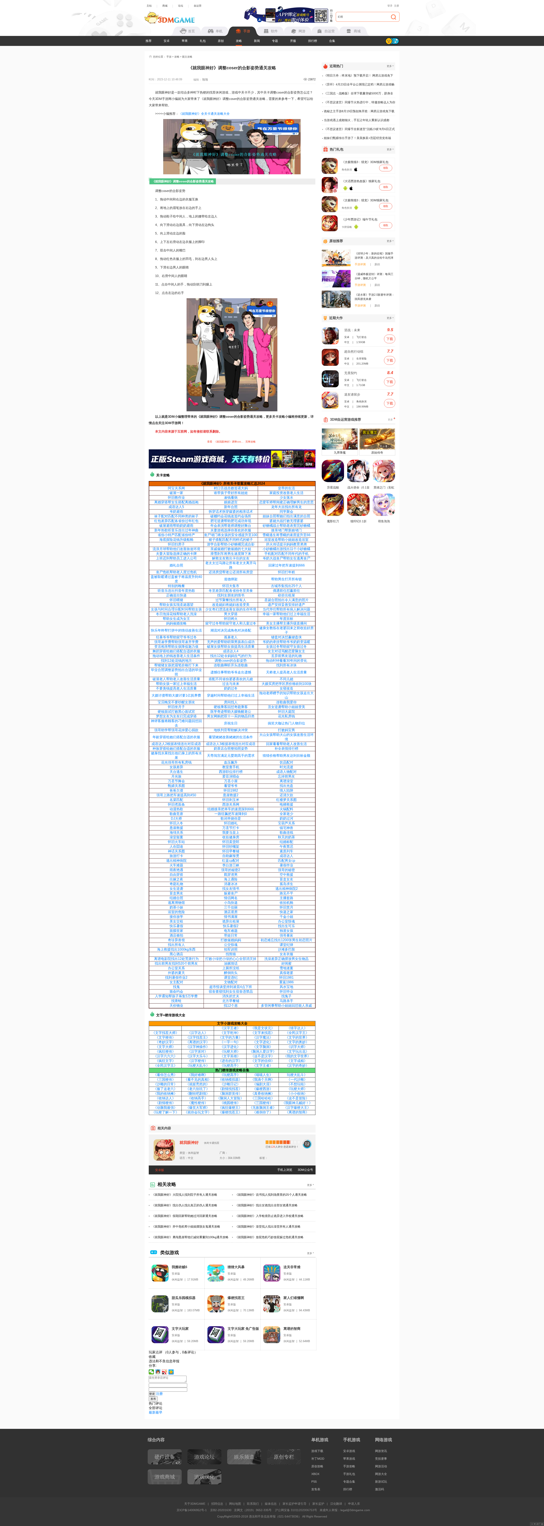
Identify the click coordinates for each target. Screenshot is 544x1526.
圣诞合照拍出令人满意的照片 (286, 600)
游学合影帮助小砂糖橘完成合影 (231, 544)
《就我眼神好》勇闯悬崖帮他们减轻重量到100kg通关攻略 (190, 1237)
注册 (396, 5)
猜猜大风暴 (236, 1267)
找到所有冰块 (286, 665)
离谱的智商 (291, 1328)
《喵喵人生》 (262, 1075)
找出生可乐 (286, 926)
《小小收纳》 (297, 1093)
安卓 (167, 41)
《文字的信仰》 (263, 1061)
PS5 (314, 1481)
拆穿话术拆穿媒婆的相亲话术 (231, 511)
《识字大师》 (297, 1047)
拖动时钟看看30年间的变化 (286, 660)
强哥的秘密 (286, 870)
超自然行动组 (353, 351)
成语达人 (286, 856)
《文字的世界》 (297, 1037)
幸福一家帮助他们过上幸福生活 (286, 614)
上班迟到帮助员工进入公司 (176, 558)
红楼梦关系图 (286, 800)
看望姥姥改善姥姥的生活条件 (231, 737)
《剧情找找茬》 (230, 1089)
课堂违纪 (231, 977)
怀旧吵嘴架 (230, 846)
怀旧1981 (286, 977)
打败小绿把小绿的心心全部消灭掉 (230, 959)
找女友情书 (230, 888)
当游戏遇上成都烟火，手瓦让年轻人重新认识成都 (356, 120)
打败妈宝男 (286, 730)
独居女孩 (286, 931)
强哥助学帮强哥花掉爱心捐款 (176, 730)
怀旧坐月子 (176, 707)
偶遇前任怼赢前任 (286, 590)
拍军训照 (231, 949)
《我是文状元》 (263, 1028)
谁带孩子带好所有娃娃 (231, 493)
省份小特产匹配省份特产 (176, 535)
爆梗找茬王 (236, 1298)
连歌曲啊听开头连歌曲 (231, 665)
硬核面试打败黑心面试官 (176, 711)
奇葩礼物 (176, 884)
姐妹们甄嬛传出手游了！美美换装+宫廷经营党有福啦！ (357, 139)
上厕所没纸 (230, 968)
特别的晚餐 (176, 586)
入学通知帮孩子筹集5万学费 (176, 996)
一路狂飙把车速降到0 (230, 814)
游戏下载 (317, 1451)
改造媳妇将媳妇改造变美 (230, 604)
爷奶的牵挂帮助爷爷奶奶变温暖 (286, 642)
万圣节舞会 (176, 781)
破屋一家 (176, 493)
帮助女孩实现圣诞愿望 (176, 604)
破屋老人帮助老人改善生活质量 (176, 679)
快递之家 (286, 912)
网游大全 (381, 1474)
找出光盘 (286, 786)
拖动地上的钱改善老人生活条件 (176, 656)
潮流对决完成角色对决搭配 (230, 630)
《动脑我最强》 (165, 1107)
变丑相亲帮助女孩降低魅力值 (176, 646)
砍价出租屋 (286, 595)
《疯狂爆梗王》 (230, 1107)
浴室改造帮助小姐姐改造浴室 (286, 539)
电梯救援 (286, 804)
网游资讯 (381, 1451)
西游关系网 (230, 804)
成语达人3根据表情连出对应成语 (230, 744)
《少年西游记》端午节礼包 (359, 219)
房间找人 (231, 702)
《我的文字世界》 (297, 1056)
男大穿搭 (231, 614)
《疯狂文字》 (165, 1061)
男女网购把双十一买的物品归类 (231, 716)
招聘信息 (217, 1503)
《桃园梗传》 (230, 1103)
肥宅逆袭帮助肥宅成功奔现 (230, 521)
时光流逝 (286, 767)
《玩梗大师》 (230, 1051)
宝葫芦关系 (286, 823)
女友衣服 (286, 954)
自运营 (197, 5)
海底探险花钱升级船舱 (176, 539)
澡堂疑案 (176, 837)
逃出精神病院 (176, 860)
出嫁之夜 (176, 879)
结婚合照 (176, 898)
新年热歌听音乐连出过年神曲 (176, 530)
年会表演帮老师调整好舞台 (230, 525)
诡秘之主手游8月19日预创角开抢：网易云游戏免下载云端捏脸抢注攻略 (359, 112)
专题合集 (349, 1481)
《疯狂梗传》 (165, 1051)
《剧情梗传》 (165, 1103)
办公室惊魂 (286, 921)
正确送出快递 (176, 595)
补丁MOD (317, 1458)
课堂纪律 (286, 945)
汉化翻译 (336, 1503)
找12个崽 (231, 1005)
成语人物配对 (286, 772)
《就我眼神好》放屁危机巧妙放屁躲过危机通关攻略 (269, 1237)
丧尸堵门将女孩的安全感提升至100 (230, 535)
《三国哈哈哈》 (263, 1098)
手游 (168, 56)
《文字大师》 (165, 1047)
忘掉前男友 (286, 776)
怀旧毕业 (286, 991)
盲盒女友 (286, 879)
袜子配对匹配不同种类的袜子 (176, 516)
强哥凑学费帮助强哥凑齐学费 (176, 642)
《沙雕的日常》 (165, 1084)
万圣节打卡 (230, 828)
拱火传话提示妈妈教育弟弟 (286, 544)
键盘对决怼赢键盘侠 (286, 637)
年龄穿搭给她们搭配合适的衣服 (176, 737)
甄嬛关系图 (176, 786)
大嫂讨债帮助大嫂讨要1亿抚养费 (176, 695)
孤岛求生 (286, 884)
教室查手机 (230, 767)
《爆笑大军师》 (198, 1107)
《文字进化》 (262, 1042)
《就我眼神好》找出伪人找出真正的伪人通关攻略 (184, 1205)
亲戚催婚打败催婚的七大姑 (230, 549)
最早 (159, 1412)
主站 (149, 5)
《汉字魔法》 (262, 1037)
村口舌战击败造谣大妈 (231, 488)
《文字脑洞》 (262, 1047)
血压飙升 (231, 762)
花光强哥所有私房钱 (176, 762)
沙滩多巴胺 (286, 949)
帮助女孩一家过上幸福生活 (176, 684)
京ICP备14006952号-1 (192, 1510)
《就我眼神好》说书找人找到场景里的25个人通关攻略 (271, 1194)
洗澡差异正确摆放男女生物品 (286, 959)
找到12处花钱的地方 (176, 660)
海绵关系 (176, 832)
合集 (332, 41)
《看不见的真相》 (197, 1079)
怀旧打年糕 (286, 572)
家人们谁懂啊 (293, 1298)
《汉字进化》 (230, 1047)
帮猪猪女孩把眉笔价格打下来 (176, 665)
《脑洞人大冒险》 (230, 1098)
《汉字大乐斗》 (198, 1056)
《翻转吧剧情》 (198, 1093)
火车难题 (176, 865)
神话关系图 (176, 851)
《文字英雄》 (230, 1056)
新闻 (257, 41)
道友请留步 (352, 394)
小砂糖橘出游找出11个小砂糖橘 (286, 549)
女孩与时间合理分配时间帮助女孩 (176, 609)
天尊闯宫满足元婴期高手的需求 (231, 755)
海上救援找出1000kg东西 (176, 949)
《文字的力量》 (230, 1037)
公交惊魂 (231, 945)
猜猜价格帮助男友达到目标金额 (286, 755)
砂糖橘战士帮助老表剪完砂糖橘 (286, 525)
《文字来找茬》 (263, 1033)
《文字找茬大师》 (165, 1033)
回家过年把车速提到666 (286, 565)
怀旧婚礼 (231, 823)
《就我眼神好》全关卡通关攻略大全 (204, 113)
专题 (275, 41)
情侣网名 (231, 898)
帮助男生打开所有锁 (286, 579)
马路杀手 (286, 1001)
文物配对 (231, 982)
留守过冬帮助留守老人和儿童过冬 (230, 623)
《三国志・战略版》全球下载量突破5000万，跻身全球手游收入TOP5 (358, 95)
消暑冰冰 (231, 884)
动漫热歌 (176, 809)
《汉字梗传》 (197, 1061)
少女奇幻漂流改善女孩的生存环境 (230, 609)
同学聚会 (286, 511)
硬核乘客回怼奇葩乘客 (231, 707)
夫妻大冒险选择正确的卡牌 (176, 553)
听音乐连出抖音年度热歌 (176, 590)
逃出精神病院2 (286, 888)
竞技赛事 (381, 1458)
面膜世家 (176, 931)
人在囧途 (176, 846)
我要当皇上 (230, 832)
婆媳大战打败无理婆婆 (286, 521)
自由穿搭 (176, 874)
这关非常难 (291, 1267)
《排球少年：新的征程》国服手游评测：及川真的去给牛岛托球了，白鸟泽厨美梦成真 (374, 256)
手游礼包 (349, 1474)
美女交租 (176, 921)
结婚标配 (286, 842)
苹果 (185, 41)
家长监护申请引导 (294, 1503)
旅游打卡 (176, 856)
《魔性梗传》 (197, 1103)
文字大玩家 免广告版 (243, 1328)
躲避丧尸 (231, 893)
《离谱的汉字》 (198, 1042)
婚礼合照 (176, 565)
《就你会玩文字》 (197, 1112)
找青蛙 (176, 1001)
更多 (310, 1185)
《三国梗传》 (165, 1079)
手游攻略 (349, 1466)
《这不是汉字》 (263, 1056)
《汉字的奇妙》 (297, 1065)
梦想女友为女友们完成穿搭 (176, 716)
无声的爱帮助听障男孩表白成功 (231, 642)
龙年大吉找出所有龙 (286, 507)
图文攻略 (187, 56)
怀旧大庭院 (286, 711)
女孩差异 (176, 767)
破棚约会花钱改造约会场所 (230, 516)
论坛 (180, 5)
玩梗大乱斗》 (297, 1075)
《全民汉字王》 (297, 1033)
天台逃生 (176, 772)
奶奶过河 (286, 818)
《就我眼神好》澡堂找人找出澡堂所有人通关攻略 (267, 1226)
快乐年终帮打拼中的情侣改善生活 (176, 630)
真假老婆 (286, 973)
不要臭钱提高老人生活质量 (176, 688)
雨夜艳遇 (176, 870)
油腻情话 (231, 963)
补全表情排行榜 (286, 748)
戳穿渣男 (231, 874)
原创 (221, 41)
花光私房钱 (286, 716)
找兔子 (286, 996)
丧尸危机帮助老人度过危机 (176, 572)
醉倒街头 (231, 973)
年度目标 (286, 618)
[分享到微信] (151, 1371)
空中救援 (286, 874)
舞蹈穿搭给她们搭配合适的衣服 (176, 651)
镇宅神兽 (286, 828)
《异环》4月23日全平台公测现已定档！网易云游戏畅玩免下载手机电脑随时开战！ (359, 86)
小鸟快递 (231, 902)
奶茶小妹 (176, 907)
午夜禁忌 (286, 846)
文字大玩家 (180, 1328)
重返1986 (286, 982)
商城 (164, 5)
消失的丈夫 (230, 996)
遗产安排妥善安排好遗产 (286, 604)
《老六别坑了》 (198, 1089)
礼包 (203, 41)
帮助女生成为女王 (176, 618)
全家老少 (286, 814)
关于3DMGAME (194, 1503)
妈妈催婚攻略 (176, 623)
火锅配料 (286, 809)
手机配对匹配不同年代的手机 (286, 553)
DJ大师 (176, 818)
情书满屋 (231, 916)
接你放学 (176, 916)
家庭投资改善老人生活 (286, 493)
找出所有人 (176, 945)
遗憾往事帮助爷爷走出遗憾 (230, 672)
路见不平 (286, 893)
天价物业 (176, 1005)
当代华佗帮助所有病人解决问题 (286, 609)
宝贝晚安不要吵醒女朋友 (176, 702)
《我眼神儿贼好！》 (297, 1103)
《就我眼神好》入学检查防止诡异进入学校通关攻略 (269, 1216)
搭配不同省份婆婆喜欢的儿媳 (231, 679)
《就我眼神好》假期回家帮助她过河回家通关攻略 (184, 1216)
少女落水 (286, 497)
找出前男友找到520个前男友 (176, 963)
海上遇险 (231, 879)
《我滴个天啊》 (263, 1079)
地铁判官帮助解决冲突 (231, 730)
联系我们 (253, 1503)
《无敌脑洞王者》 (262, 1107)
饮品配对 (286, 762)
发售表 (315, 1489)
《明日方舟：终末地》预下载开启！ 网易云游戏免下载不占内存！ (358, 77)
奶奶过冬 (231, 688)
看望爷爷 (231, 786)
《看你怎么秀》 (165, 1075)
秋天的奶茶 (286, 837)
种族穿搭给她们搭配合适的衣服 (176, 748)
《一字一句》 (230, 1042)
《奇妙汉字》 (165, 1042)
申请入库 (354, 1503)
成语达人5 (176, 507)
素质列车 (286, 851)
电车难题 (231, 931)
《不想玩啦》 (297, 1084)
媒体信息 (271, 1503)
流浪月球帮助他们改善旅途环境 (176, 549)
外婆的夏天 (176, 973)
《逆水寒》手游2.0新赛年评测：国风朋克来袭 (374, 297)
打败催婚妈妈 (231, 940)
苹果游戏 (349, 1458)
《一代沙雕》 (297, 1079)
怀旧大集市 (230, 586)
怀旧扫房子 (176, 544)
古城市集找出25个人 (286, 586)
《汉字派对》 (197, 1051)
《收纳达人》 (165, 1098)
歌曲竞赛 (176, 814)
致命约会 (176, 991)
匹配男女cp (286, 860)
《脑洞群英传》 (230, 1093)
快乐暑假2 (230, 926)
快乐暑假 (176, 926)
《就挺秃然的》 (198, 1084)
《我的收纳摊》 (165, 1093)
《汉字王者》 (230, 1028)
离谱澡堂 (286, 781)
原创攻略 (317, 1466)
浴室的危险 (176, 912)
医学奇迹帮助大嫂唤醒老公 (230, 711)
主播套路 (286, 898)
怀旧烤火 (231, 618)
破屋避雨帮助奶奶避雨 (176, 525)
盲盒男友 (176, 893)
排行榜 (312, 41)
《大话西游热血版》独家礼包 (361, 181)
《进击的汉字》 (230, 1061)
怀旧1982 (231, 790)
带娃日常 (231, 935)
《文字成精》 (297, 1061)
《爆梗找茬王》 (230, 1112)
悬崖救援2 (230, 795)
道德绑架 (231, 579)
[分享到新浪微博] (164, 1371)
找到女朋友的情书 (230, 595)
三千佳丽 (231, 907)
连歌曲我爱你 (286, 702)
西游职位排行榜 (231, 772)
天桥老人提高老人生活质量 (286, 672)
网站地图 (235, 1503)
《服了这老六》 (165, 1089)
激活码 (379, 1489)
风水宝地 (286, 987)
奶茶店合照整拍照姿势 (231, 748)
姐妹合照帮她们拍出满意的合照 (286, 516)
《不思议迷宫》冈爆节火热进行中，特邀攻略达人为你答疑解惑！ (359, 104)
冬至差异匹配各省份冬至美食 (231, 590)
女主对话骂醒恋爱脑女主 (286, 651)
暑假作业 (286, 865)
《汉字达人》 (197, 1033)
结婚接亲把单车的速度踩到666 (230, 809)
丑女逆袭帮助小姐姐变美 (286, 707)
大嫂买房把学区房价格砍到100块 (287, 684)
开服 (293, 41)
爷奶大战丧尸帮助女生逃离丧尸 (286, 558)
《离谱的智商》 (297, 1112)
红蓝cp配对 (230, 860)
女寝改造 (286, 688)
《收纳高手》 (197, 1098)
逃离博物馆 (176, 902)
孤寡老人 (231, 637)
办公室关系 (176, 968)
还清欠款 (286, 795)
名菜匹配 (176, 800)
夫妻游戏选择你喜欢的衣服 (230, 530)
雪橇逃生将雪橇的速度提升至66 (286, 535)
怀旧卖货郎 (230, 842)
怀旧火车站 (176, 842)
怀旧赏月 (286, 907)
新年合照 (231, 507)
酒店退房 (231, 912)
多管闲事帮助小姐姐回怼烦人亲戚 (286, 1005)
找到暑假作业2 (176, 977)
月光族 (176, 776)
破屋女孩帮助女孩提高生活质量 (231, 646)
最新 (152, 1412)
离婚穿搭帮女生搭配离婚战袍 (176, 502)
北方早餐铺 (230, 1001)
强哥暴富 (286, 935)
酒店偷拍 (176, 935)
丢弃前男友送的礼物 (286, 656)
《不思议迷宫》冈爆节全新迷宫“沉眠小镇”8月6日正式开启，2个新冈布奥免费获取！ (359, 130)
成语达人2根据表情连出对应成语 (176, 744)
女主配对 (176, 982)
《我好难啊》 (197, 1075)
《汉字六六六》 (165, 1056)
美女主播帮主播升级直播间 (286, 623)
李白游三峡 (230, 865)
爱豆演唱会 (230, 776)
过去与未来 (230, 684)
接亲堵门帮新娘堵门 (286, 530)
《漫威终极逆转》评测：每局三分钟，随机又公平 (374, 276)
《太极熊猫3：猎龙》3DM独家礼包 (365, 162)
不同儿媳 (286, 679)
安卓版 (159, 1170)
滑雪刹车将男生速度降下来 (230, 553)
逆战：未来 (352, 330)
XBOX (315, 1474)
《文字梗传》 (165, 1037)
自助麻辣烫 (230, 856)
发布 (153, 1398)
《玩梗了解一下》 (165, 1112)
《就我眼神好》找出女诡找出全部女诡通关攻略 (266, 1205)
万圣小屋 (231, 781)
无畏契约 (350, 373)
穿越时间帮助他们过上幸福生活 (231, 695)
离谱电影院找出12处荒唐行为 (176, 959)
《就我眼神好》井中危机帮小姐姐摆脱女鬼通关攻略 (186, 1226)
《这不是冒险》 (297, 1098)
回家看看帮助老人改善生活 (286, 744)
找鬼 (176, 987)
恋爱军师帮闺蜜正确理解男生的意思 (286, 502)
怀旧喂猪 (176, 600)
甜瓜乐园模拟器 (184, 1298)
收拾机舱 (286, 902)
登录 (389, 5)
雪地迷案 (286, 968)
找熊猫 (231, 954)
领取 (385, 167)
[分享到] (171, 1371)
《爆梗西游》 (262, 1089)
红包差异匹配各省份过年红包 (176, 521)
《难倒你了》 (262, 1112)
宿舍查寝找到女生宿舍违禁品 (231, 991)
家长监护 (318, 1503)
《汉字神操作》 (198, 1047)
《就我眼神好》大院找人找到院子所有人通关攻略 (184, 1194)
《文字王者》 (262, 1065)
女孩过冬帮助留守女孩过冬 (286, 646)
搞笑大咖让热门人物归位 (286, 723)
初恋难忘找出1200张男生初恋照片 (286, 940)
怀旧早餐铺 (230, 851)
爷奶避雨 (176, 511)
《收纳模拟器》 (230, 1079)
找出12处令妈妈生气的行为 (230, 656)
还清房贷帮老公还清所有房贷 (231, 572)
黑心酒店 (176, 954)
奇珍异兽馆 (176, 940)
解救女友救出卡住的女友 (230, 558)
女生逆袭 (176, 888)
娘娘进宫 (231, 502)
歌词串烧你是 (231, 818)
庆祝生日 (231, 723)
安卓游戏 (349, 1451)
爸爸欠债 (176, 790)
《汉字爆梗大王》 (297, 1107)
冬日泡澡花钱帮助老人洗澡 (176, 614)
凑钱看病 (231, 497)
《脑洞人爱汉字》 (262, 1051)
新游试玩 (381, 1481)
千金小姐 (286, 916)
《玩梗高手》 (230, 1065)
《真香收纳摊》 (263, 1093)
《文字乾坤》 (230, 1033)
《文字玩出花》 (297, 1051)
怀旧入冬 (176, 823)
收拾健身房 (230, 837)
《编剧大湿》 (262, 1084)
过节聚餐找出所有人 (230, 600)
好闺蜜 (286, 963)
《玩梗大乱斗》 (198, 1065)
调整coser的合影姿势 (231, 660)
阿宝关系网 (176, 488)
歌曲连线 (286, 832)
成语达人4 (230, 651)
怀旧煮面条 (176, 804)
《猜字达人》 (297, 1028)
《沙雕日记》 (230, 1084)
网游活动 (381, 1466)
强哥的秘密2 (230, 870)
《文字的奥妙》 (297, 1042)
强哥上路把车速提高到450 (176, 795)
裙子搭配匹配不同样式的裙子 (231, 539)
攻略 (239, 41)
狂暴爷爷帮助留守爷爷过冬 (176, 637)
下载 (389, 339)
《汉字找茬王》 (198, 1037)
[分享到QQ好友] (158, 1371)
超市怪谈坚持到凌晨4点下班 (230, 987)
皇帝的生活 (286, 488)
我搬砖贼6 (179, 1267)
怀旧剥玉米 (230, 800)
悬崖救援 (176, 828)
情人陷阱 (286, 790)
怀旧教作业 (176, 497)
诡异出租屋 (230, 921)
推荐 (149, 41)
